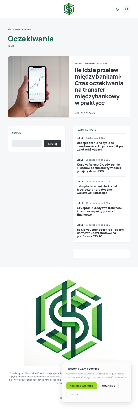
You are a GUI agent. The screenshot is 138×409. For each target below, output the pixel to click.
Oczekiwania (88, 63)
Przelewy (101, 63)
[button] (10, 9)
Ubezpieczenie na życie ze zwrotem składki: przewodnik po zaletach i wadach (100, 146)
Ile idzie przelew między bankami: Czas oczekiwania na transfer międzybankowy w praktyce (99, 86)
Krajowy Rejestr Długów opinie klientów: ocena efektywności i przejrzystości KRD (99, 168)
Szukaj (16, 132)
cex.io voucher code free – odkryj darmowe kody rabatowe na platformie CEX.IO (100, 233)
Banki (78, 63)
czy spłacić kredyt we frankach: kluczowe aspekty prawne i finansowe (99, 211)
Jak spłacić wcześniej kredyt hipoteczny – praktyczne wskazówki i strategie (97, 189)
